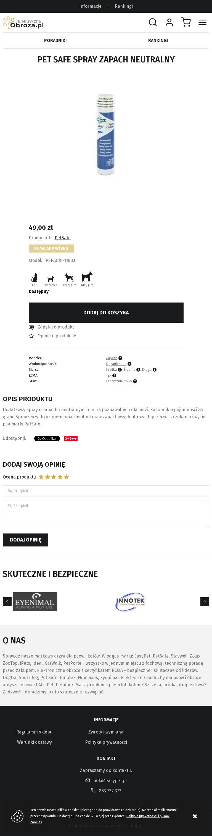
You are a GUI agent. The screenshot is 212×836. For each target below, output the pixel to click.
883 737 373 (110, 790)
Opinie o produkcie (57, 335)
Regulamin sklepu (34, 732)
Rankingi (124, 6)
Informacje (90, 6)
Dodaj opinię (25, 540)
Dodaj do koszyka (106, 313)
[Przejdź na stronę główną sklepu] (23, 22)
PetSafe (63, 237)
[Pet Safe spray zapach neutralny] (106, 133)
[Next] (204, 601)
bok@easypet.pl (110, 780)
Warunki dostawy (34, 742)
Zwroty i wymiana (105, 732)
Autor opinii (18, 490)
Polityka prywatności (106, 742)
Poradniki (55, 40)
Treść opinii (18, 506)
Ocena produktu (19, 477)
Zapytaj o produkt (56, 327)
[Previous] (7, 601)
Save (73, 438)
